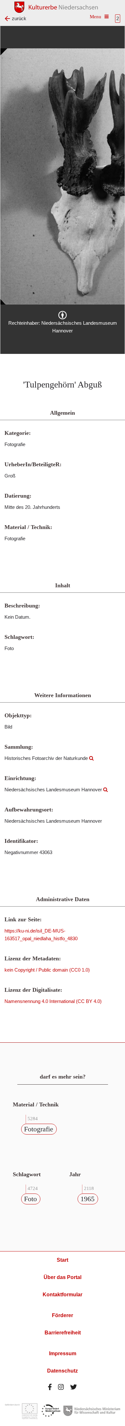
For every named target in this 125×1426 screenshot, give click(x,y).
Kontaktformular (62, 1294)
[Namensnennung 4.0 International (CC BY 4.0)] (62, 315)
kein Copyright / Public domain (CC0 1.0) (47, 970)
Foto (30, 1199)
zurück (19, 18)
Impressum (62, 1353)
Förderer (62, 1315)
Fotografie (38, 1129)
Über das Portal (62, 1277)
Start (62, 1260)
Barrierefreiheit (63, 1332)
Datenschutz (62, 1370)
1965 (87, 1199)
